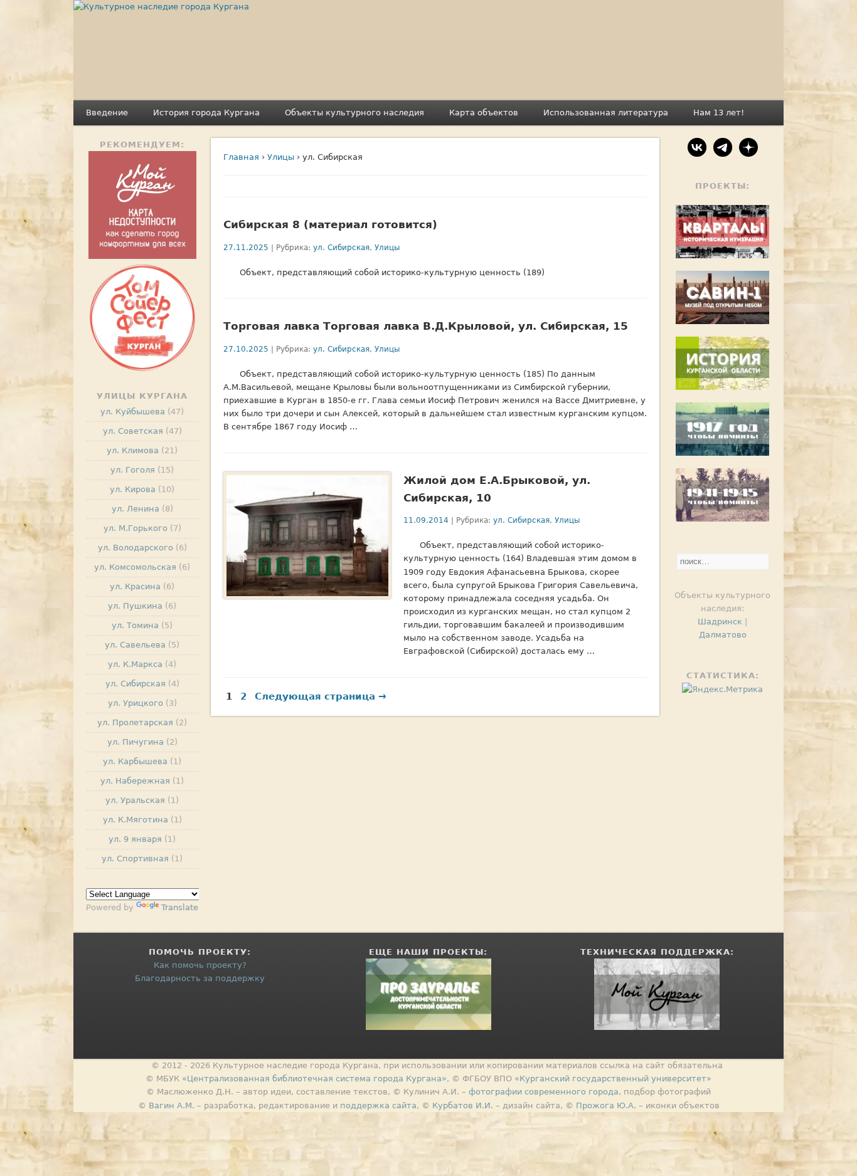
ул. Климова (133, 450)
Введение (107, 112)
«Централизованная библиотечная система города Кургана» (314, 1078)
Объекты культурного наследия (354, 112)
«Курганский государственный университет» (612, 1078)
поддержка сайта (378, 1105)
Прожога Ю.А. (606, 1105)
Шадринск (720, 621)
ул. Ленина (135, 508)
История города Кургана (206, 112)
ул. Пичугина (135, 742)
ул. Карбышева (135, 761)
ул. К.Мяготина (135, 819)
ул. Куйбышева (132, 411)
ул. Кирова (133, 489)
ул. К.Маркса (135, 664)
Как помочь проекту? (200, 965)
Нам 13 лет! (718, 112)
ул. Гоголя (132, 470)
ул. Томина (135, 625)
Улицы (280, 157)
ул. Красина (135, 586)
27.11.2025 (246, 247)
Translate (179, 907)
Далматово (723, 634)
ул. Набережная (135, 780)
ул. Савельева (135, 644)
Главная (241, 157)
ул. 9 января (135, 839)
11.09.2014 (426, 520)
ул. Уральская (135, 800)
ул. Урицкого (135, 703)
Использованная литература (605, 112)
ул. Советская (133, 431)
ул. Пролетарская (135, 722)
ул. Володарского (135, 547)
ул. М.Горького (136, 528)
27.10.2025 (246, 349)
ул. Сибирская (341, 247)
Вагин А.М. (171, 1105)
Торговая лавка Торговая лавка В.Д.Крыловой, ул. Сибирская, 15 (425, 326)
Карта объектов (483, 112)
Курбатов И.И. (462, 1105)
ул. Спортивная (135, 858)
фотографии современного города (544, 1091)
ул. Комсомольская (135, 567)
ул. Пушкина (135, 606)
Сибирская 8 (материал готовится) (330, 224)
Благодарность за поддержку (200, 978)
